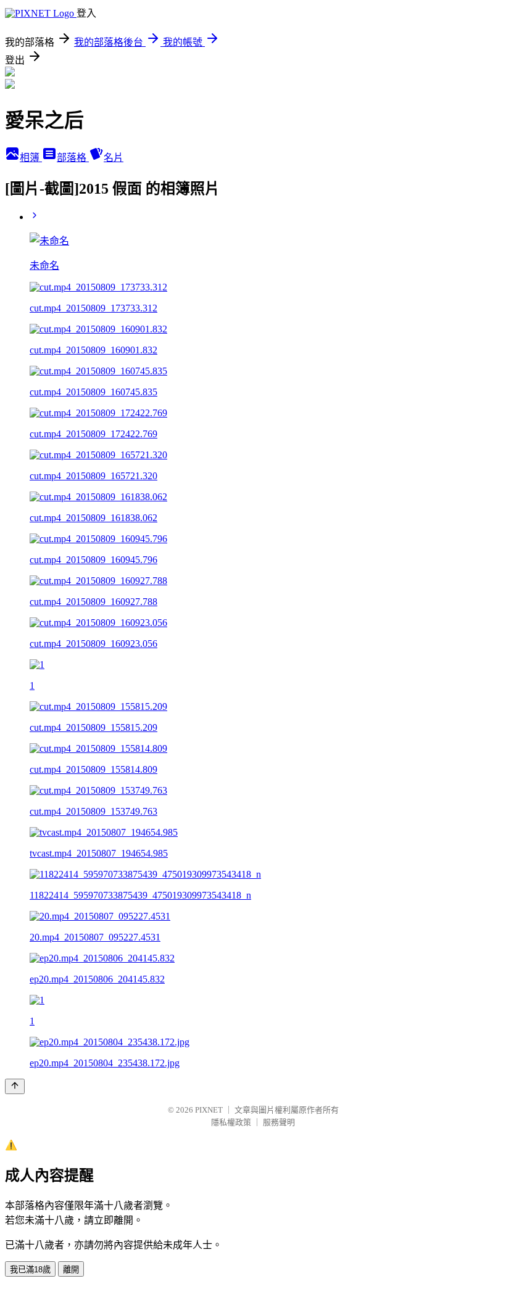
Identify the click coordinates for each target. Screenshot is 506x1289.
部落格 (73, 157)
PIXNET (209, 1109)
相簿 (31, 157)
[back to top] (15, 1086)
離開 (71, 1269)
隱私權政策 (231, 1122)
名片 (113, 157)
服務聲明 (279, 1122)
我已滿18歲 (30, 1269)
